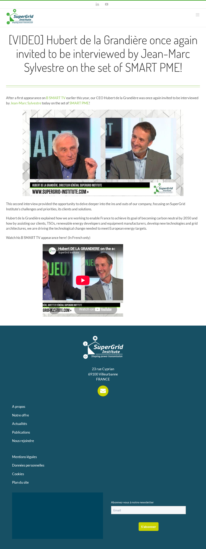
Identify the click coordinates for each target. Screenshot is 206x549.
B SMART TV (56, 98)
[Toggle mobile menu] (198, 15)
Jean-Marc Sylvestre (25, 103)
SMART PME (79, 103)
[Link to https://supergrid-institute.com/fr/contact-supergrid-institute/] (103, 391)
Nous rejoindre (23, 441)
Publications (21, 432)
